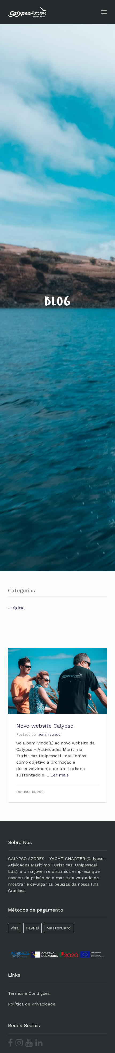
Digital (18, 607)
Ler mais (60, 775)
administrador (50, 734)
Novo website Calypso (45, 726)
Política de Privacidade (31, 1004)
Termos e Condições (29, 993)
